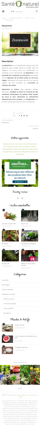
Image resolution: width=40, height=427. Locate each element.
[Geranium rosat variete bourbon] (29, 255)
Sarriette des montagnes (28, 243)
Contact (21, 397)
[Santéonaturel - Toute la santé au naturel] (20, 4)
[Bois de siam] (10, 255)
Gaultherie (5, 243)
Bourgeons (7, 313)
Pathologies (6, 285)
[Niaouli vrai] (29, 215)
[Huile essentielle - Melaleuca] (5, 380)
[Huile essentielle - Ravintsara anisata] (25, 370)
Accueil (4, 18)
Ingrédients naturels (16, 18)
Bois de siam (6, 263)
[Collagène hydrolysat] (7, 350)
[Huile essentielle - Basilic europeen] (15, 380)
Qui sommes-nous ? (33, 395)
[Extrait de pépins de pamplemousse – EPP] (7, 339)
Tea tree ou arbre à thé (9, 223)
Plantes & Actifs (30, 18)
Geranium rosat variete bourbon (28, 264)
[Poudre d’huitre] (7, 328)
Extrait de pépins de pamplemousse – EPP (26, 337)
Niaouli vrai (24, 223)
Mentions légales (21, 395)
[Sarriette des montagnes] (29, 235)
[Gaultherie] (10, 235)
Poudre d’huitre (19, 325)
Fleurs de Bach (8, 308)
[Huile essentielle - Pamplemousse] (15, 370)
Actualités (5, 280)
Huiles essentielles (10, 304)
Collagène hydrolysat (21, 347)
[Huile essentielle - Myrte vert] (25, 380)
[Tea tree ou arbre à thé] (10, 215)
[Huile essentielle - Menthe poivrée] (5, 370)
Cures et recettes (7, 289)
